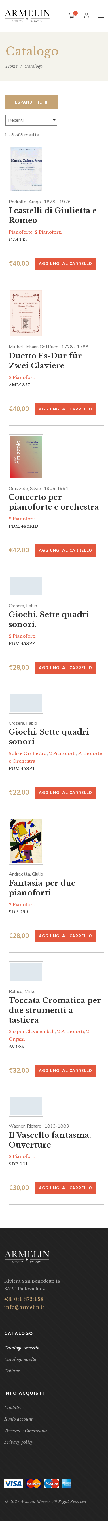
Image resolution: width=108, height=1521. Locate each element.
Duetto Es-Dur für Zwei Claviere (45, 360)
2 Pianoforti (48, 232)
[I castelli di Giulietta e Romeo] (26, 169)
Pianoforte (21, 232)
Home (12, 66)
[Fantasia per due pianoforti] (26, 841)
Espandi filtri (32, 102)
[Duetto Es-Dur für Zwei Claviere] (26, 313)
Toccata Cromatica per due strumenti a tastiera (55, 1010)
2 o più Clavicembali (32, 1031)
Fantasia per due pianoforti (42, 887)
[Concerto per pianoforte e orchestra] (26, 457)
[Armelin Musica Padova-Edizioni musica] (27, 16)
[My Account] (87, 16)
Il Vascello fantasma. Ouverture (50, 1140)
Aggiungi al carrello (65, 263)
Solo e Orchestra (28, 753)
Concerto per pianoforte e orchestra (54, 502)
